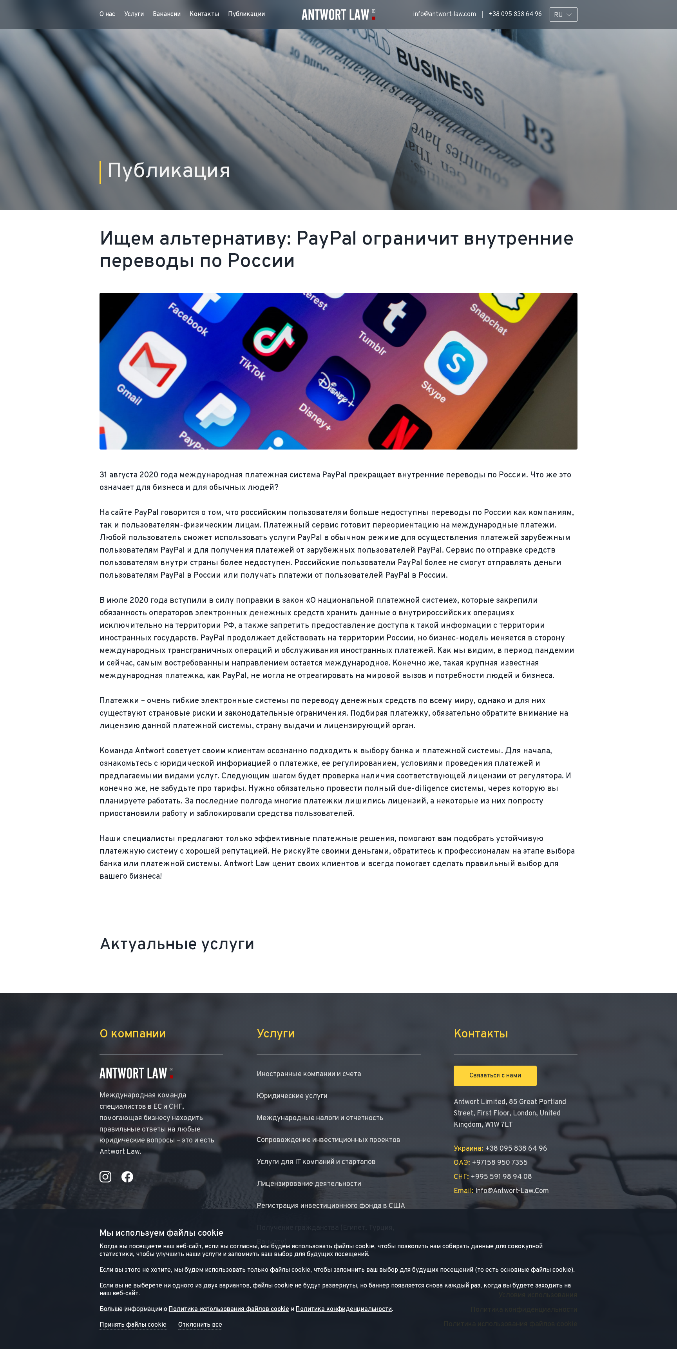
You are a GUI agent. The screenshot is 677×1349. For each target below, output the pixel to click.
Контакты (204, 14)
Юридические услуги (292, 1096)
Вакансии (167, 14)
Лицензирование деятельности (309, 1184)
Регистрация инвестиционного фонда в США (331, 1206)
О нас (107, 14)
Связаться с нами (495, 1076)
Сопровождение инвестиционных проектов (328, 1140)
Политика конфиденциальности (344, 1309)
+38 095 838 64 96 (515, 14)
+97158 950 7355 (491, 1163)
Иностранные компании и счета (309, 1074)
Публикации (246, 14)
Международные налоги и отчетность (320, 1118)
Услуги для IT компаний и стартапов (316, 1162)
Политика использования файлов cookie (229, 1309)
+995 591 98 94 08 (493, 1177)
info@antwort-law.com (444, 14)
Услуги (134, 14)
